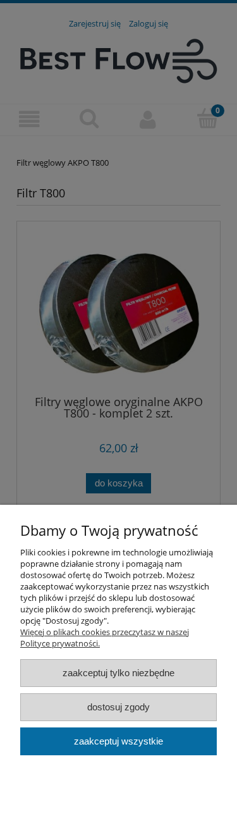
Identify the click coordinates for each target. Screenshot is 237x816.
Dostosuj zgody (118, 707)
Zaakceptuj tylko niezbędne (118, 672)
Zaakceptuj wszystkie (118, 741)
